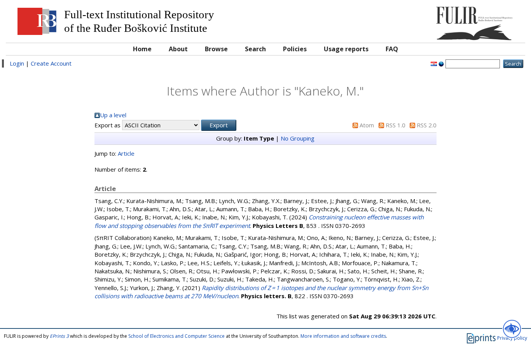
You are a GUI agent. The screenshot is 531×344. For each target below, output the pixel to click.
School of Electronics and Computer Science (176, 336)
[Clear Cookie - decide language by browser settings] (441, 63)
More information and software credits (343, 336)
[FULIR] (456, 20)
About (178, 49)
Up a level (113, 115)
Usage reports (346, 49)
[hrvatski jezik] (434, 63)
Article (126, 153)
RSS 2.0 (427, 125)
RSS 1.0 (395, 125)
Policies (295, 49)
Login (17, 63)
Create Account (51, 63)
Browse (216, 49)
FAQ (392, 49)
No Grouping (297, 138)
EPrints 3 (59, 336)
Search (255, 49)
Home (142, 49)
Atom (367, 125)
